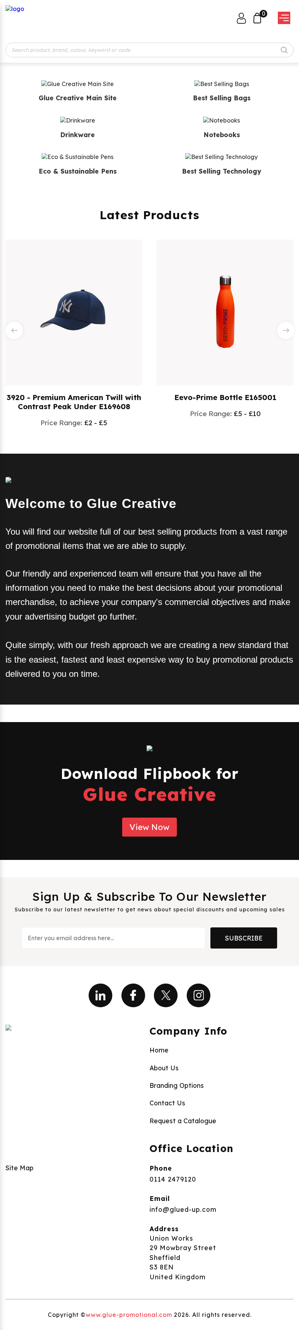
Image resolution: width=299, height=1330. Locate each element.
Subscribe (244, 938)
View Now (149, 827)
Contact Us (167, 1103)
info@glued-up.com (183, 1209)
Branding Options (177, 1085)
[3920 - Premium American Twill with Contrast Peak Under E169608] (74, 311)
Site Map (19, 1168)
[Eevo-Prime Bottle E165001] (225, 311)
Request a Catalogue (183, 1121)
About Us (164, 1068)
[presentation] (14, 330)
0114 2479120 (173, 1179)
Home (159, 1050)
